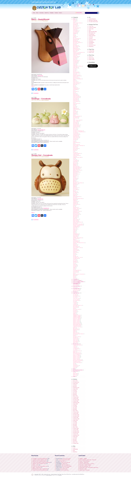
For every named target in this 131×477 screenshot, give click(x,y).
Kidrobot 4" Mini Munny (77, 359)
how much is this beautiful (66, 466)
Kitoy (90, 30)
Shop (74, 368)
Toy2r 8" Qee (75, 340)
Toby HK (74, 364)
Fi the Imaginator (76, 101)
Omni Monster (91, 34)
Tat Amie (74, 254)
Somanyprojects (76, 240)
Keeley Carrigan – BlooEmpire (78, 145)
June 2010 (75, 391)
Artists (42, 100)
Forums (60, 12)
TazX (74, 255)
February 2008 (76, 428)
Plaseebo (74, 334)
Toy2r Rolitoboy (75, 341)
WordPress (75, 451)
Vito (73, 273)
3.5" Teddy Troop (76, 348)
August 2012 (75, 383)
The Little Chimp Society (93, 21)
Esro (74, 92)
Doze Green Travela (76, 309)
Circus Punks (75, 307)
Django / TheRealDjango (77, 78)
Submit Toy (47, 12)
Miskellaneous (75, 183)
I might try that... (65, 463)
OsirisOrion (75, 203)
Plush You (91, 56)
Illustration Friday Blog (93, 20)
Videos (74, 376)
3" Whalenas (75, 347)
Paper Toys (75, 373)
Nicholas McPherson (76, 196)
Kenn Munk (75, 146)
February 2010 (76, 397)
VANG (74, 268)
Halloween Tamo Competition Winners (39, 461)
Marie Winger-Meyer (76, 168)
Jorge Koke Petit (76, 136)
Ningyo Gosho (75, 332)
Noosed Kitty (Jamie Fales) (77, 198)
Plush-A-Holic (91, 58)
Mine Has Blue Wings (93, 31)
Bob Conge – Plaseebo (77, 42)
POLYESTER (75, 210)
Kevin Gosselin (75, 148)
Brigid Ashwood (75, 48)
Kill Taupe (74, 149)
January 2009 (75, 413)
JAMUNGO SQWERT (76, 317)
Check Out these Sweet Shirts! (64, 459)
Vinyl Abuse (91, 41)
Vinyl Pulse (91, 43)
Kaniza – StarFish (76, 354)
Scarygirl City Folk (76, 361)
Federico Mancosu (76, 97)
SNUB (74, 239)
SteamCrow (75, 244)
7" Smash (74, 303)
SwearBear (75, 337)
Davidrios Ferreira (76, 74)
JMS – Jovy (75, 128)
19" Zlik (74, 301)
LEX (74, 158)
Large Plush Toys (76, 289)
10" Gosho (75, 294)
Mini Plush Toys (75, 290)
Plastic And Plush (92, 35)
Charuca (74, 55)
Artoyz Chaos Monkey (77, 350)
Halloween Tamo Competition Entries (39, 463)
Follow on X (92, 66)
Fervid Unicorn (75, 100)
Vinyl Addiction (91, 42)
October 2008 (75, 417)
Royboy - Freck (35, 464)
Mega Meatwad (75, 328)
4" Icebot (74, 349)
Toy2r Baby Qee (76, 365)
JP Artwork (75, 139)
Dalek (74, 308)
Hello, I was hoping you (65, 464)
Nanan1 (74, 193)
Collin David (75, 63)
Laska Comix (75, 154)
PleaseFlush (75, 207)
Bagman (74, 351)
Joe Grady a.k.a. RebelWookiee (78, 131)
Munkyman (75, 191)
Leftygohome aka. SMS (77, 157)
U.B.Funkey (75, 366)
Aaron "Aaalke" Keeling (77, 22)
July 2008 (75, 421)
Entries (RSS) (79, 12)
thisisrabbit (75, 261)
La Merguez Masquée (77, 153)
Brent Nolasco (75, 45)
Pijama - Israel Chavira (37, 467)
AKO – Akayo (75, 25)
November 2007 (76, 432)
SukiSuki (74, 248)
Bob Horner (75, 43)
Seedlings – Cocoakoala (41, 99)
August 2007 (75, 436)
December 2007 (76, 431)
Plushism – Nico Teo (76, 208)
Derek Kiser (75, 76)
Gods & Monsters (76, 109)
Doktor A (74, 80)
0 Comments (35, 93)
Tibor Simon (75, 262)
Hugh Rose (75, 114)
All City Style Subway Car (77, 305)
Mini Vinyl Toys (76, 343)
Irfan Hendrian (75, 117)
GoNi (74, 110)
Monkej (74, 186)
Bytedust (74, 51)
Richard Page (75, 215)
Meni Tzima (75, 178)
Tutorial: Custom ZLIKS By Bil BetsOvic (40, 470)
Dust (74, 85)
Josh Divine (75, 138)
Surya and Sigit (75, 250)
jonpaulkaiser (75, 135)
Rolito (74, 335)
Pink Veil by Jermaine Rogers (78, 333)
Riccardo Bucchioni (76, 214)
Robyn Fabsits (75, 221)
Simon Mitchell (75, 234)
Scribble (74, 230)
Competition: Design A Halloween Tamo (40, 459)
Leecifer (74, 156)
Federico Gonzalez (76, 96)
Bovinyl (74, 44)
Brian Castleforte (76, 46)
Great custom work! (63, 468)
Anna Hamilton (75, 30)
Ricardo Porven (75, 213)
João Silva (75, 129)
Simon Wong (75, 235)
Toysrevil (74, 264)
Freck (74, 105)
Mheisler (74, 179)
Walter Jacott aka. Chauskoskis (78, 274)
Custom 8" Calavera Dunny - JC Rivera (87, 463)
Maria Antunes (75, 166)
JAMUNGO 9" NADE (76, 316)
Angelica (74, 29)
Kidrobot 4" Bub (76, 358)
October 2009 (75, 401)
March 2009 (75, 410)
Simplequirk (75, 236)
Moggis (74, 185)
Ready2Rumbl (45, 20)
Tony (74, 263)
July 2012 (75, 384)
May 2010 (75, 393)
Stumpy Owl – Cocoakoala (41, 155)
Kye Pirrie (74, 152)
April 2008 (75, 425)
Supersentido (75, 249)
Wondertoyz (91, 46)
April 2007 (75, 440)
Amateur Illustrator (92, 18)
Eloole (74, 86)
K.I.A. (74, 140)
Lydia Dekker (75, 161)
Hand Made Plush (76, 288)
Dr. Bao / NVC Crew (76, 82)
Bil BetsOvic (75, 39)
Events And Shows (76, 286)
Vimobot (74, 367)
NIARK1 (74, 195)
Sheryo (74, 232)
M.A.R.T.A (74, 162)
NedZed (74, 330)
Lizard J (74, 159)
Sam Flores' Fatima (76, 336)
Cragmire (74, 65)
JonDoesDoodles (76, 134)
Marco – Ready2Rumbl (40, 19)
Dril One (74, 84)
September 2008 (76, 418)
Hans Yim (74, 112)
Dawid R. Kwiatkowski (77, 75)
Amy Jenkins (75, 28)
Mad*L (74, 327)
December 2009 (76, 399)
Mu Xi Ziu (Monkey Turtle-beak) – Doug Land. (88, 459)
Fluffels (74, 104)
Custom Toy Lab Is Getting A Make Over (40, 466)
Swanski (74, 251)
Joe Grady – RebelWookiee (78, 130)
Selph (74, 231)
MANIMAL (75, 165)
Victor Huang (75, 271)
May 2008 (75, 424)
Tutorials (56, 12)
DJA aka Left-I (75, 77)
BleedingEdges (75, 41)
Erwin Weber (75, 91)
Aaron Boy (75, 23)
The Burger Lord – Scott (77, 257)
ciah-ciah (74, 58)
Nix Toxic (74, 197)
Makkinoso (75, 164)
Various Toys (75, 371)
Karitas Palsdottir (76, 142)
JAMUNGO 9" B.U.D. (76, 315)
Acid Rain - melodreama (84, 462)
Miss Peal (74, 184)
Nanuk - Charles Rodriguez (85, 461)
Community (41, 12)
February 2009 (76, 412)
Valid (75, 449)
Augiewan (75, 36)
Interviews (75, 291)
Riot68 (74, 218)
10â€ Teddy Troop (76, 298)
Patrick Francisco (76, 204)
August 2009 (75, 403)
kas (73, 143)
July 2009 (75, 405)
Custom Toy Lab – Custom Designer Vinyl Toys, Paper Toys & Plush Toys (46, 7)
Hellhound (75, 314)
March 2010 (75, 395)
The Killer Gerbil (76, 258)
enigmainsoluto (75, 88)
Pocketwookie (75, 209)
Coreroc (74, 64)
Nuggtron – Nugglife (83, 458)
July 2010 (75, 390)
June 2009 (75, 406)
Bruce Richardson (76, 49)
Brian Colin (75, 47)
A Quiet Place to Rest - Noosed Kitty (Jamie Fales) (89, 467)
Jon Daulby (75, 132)
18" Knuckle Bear (76, 300)
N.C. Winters (75, 192)
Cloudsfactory (75, 61)
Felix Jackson (75, 98)
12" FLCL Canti (75, 299)
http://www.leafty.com (41, 129)
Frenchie (74, 106)
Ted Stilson (75, 256)
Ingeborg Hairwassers (77, 116)
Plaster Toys (75, 374)
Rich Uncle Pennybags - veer (85, 466)
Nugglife (74, 200)
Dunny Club (91, 28)
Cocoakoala (46, 100)
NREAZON (75, 199)
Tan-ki (74, 253)
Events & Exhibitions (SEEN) (78, 281)
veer (74, 269)
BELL (74, 37)
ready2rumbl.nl (40, 75)
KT (73, 151)
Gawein (74, 107)
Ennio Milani (75, 89)
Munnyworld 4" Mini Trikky (77, 360)
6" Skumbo (75, 302)
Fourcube (74, 312)
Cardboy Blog (91, 50)
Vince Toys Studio (92, 39)
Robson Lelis (75, 220)
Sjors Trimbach (75, 238)
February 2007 (76, 443)
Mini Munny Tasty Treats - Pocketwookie (40, 468)
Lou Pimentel (75, 160)
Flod (74, 102)
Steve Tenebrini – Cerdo (77, 247)
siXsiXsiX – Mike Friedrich (77, 237)
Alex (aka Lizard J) (76, 27)
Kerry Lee (74, 147)
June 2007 (75, 437)
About (37, 12)
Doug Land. (75, 81)
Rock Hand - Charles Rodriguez (85, 464)
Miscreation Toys (92, 32)
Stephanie (75, 245)
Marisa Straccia (75, 169)
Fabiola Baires (75, 95)
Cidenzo (74, 59)
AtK (73, 34)
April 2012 (75, 386)
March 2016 (75, 380)
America (74, 287)
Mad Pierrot (75, 163)
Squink (74, 243)
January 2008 (75, 429)
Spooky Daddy (75, 241)
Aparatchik (75, 32)
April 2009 (75, 409)
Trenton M (75, 265)
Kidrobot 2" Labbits (76, 355)
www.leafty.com (40, 198)
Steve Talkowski (76, 246)
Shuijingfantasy (75, 233)
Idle (73, 115)
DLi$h (74, 79)
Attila (74, 35)
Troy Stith (74, 266)
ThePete (74, 259)
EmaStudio (75, 87)
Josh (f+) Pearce (76, 137)
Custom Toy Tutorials (77, 280)
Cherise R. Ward (76, 56)
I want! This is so (63, 461)
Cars (74, 372)
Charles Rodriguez (76, 53)
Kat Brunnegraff (76, 144)
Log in (74, 447)
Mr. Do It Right (75, 189)
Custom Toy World (92, 27)
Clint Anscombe (75, 60)
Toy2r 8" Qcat (75, 339)
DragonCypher (75, 83)
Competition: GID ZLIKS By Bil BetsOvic (40, 458)
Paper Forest (91, 52)
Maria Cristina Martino (77, 167)
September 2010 (76, 387)
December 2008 (76, 414)
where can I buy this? (67, 458)
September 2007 (76, 435)
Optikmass (75, 202)
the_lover (74, 260)
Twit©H (74, 267)
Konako (74, 150)
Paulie (74, 205)
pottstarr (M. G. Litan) (77, 211)
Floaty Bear (75, 311)
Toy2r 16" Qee (75, 338)
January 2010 (75, 398)
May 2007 (75, 439)
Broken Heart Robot (76, 352)
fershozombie (75, 99)
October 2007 (75, 433)
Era (73, 90)
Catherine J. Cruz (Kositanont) (78, 52)
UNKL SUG (75, 342)
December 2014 (76, 382)
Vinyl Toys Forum (92, 45)
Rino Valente (75, 217)
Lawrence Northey (76, 155)
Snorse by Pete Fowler (77, 362)
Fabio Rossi (75, 94)
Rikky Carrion (75, 216)
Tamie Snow (75, 252)
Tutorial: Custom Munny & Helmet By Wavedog (41, 462)
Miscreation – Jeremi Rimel (77, 182)
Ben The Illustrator (76, 38)
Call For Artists (75, 284)
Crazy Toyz (91, 26)
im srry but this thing (64, 470)
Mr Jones (74, 188)
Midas (74, 180)
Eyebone (74, 93)
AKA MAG (75, 24)
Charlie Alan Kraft (76, 54)
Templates (52, 12)
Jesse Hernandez (76, 126)
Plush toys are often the (65, 462)
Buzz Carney (75, 306)
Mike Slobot (75, 181)
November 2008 (76, 416)
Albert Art (74, 26)
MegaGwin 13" (75, 329)
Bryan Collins (75, 50)
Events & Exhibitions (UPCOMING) (77, 283)
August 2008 (75, 420)
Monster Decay (75, 187)
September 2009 (76, 402)
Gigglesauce (75, 108)
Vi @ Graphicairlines (76, 270)
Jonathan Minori (76, 133)
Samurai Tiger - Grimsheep (85, 470)
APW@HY (75, 33)
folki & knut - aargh (83, 468)
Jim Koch (74, 127)
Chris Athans (75, 57)
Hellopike (74, 113)
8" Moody (74, 304)
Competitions (75, 279)
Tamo (74, 363)
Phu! (74, 206)
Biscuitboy (75, 40)
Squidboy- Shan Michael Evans (78, 242)
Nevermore (75, 194)
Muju (74, 190)
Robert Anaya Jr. (76, 219)
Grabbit (74, 313)
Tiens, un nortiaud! (65, 467)
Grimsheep (75, 111)
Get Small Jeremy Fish (77, 353)
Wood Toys (75, 375)
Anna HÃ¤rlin (75, 31)
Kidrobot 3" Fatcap (76, 357)
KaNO (74, 141)
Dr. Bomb (74, 310)
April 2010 (75, 394)
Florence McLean (76, 103)
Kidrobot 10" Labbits (76, 318)
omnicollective (75, 201)
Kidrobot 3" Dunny (76, 356)
